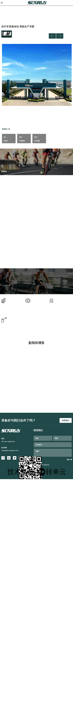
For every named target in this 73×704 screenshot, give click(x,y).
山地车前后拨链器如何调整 (49, 379)
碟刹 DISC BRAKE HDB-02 (36, 261)
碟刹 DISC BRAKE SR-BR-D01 (12, 262)
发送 (68, 459)
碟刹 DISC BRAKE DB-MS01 (60, 262)
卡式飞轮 (14, 189)
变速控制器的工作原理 (11, 379)
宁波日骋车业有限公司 (30, 465)
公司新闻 (6, 373)
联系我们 (65, 420)
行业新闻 (42, 373)
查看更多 (5, 129)
